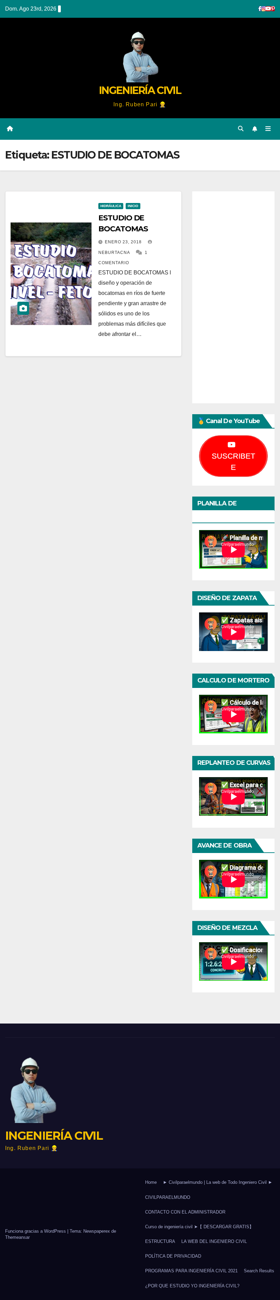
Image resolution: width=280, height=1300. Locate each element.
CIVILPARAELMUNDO (167, 1197)
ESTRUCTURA (160, 1241)
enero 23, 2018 (124, 242)
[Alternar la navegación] (268, 129)
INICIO (133, 206)
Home (151, 1182)
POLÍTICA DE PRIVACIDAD (173, 1256)
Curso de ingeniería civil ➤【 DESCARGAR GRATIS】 (199, 1226)
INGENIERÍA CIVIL (140, 90)
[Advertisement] (233, 297)
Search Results (259, 1270)
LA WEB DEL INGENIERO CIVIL (214, 1241)
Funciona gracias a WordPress (36, 1231)
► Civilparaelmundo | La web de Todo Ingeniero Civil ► (217, 1182)
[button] (240, 129)
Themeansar (17, 1237)
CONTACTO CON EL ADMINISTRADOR (185, 1212)
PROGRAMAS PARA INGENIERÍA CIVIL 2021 (191, 1270)
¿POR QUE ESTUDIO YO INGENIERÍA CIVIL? (192, 1285)
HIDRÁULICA (110, 206)
